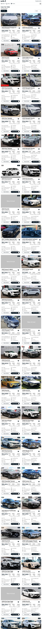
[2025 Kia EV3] (31, 502)
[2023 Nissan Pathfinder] (11, 502)
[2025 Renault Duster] (31, 80)
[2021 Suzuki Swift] (31, 261)
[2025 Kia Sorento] (31, 19)
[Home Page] (3, 1)
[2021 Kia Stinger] (11, 412)
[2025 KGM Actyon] (31, 50)
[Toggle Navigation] (40, 3)
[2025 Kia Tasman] (11, 110)
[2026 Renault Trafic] (11, 322)
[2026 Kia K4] (31, 382)
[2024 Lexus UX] (31, 473)
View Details (6, 40)
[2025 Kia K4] (11, 50)
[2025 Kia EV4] (31, 322)
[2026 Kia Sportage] (31, 412)
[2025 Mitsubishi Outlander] (31, 231)
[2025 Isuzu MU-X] (31, 291)
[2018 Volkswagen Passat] (31, 533)
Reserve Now (14, 40)
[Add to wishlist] (19, 28)
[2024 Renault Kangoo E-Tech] (11, 19)
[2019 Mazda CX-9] (31, 443)
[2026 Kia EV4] (11, 352)
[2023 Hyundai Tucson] (11, 473)
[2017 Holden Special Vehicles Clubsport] (11, 231)
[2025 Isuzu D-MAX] (11, 261)
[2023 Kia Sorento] (11, 443)
